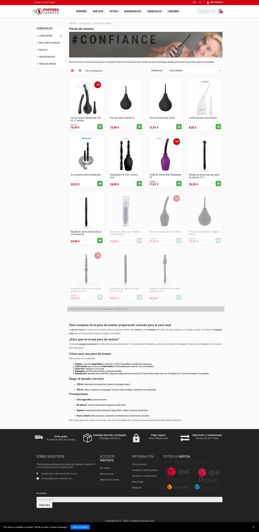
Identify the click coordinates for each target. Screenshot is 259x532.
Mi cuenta (105, 468)
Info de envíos (139, 464)
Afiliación (136, 487)
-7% (98, 255)
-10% (176, 141)
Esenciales (45, 28)
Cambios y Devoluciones (145, 470)
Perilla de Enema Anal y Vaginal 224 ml (203, 232)
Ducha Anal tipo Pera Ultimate (203, 118)
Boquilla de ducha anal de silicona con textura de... (86, 232)
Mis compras (107, 473)
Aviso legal (137, 481)
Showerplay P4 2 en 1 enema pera (124, 175)
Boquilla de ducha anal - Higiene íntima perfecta (125, 232)
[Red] (72, 70)
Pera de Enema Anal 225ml (162, 118)
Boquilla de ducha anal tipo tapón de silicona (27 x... (204, 175)
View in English (80, 527)
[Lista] (80, 70)
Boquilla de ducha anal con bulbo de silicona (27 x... (164, 289)
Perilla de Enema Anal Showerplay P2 (165, 175)
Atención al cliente (109, 479)
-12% (97, 85)
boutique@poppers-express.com (57, 478)
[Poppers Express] (46, 11)
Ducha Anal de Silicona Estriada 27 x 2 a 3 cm (124, 289)
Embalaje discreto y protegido (109, 435)
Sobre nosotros (50, 456)
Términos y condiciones (144, 476)
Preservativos (47, 57)
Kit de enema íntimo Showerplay (86, 174)
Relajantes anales (49, 43)
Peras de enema (47, 64)
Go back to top (120, 309)
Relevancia (196, 70)
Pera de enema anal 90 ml (122, 118)
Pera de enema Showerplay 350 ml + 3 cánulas (86, 119)
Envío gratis (60, 436)
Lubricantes (46, 36)
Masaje (43, 50)
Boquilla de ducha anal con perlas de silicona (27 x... (86, 289)
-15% (176, 198)
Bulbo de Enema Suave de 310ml (164, 231)
